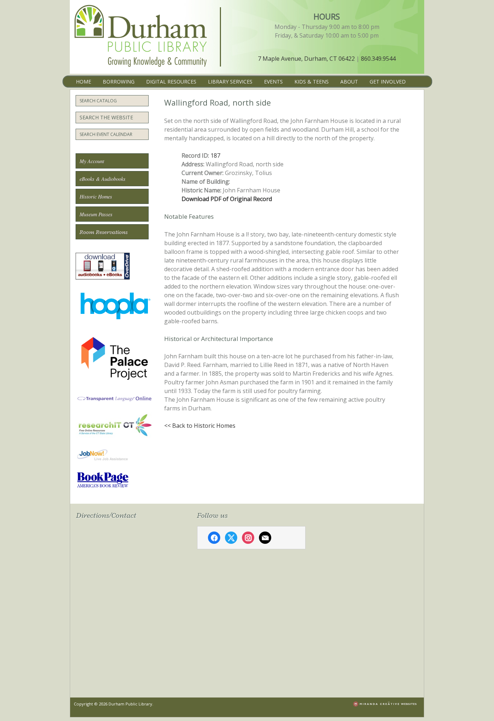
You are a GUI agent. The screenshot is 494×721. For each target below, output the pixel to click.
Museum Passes (96, 214)
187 (215, 155)
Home (83, 81)
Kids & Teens (311, 81)
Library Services (230, 81)
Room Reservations (104, 232)
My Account (92, 161)
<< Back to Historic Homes (199, 426)
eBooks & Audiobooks (102, 178)
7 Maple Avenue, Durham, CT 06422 (306, 59)
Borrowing (119, 81)
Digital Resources (171, 81)
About (349, 81)
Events (273, 81)
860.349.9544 (378, 59)
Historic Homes (96, 196)
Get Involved (388, 81)
